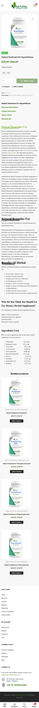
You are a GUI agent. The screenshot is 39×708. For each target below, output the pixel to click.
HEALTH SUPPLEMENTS (15, 95)
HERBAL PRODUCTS (27, 95)
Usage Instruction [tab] (9, 111)
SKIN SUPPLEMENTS (22, 409)
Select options (16, 421)
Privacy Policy (6, 615)
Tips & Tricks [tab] (7, 115)
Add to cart (28, 81)
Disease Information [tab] (10, 107)
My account (5, 627)
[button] (32, 19)
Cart (3, 637)
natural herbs (12, 153)
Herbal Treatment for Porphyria (16, 413)
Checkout (5, 634)
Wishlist (4, 631)
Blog (3, 660)
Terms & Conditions (8, 611)
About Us (4, 598)
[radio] (4, 72)
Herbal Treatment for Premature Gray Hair (16, 464)
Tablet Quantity (7, 67)
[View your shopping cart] (34, 5)
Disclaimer (5, 608)
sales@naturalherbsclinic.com (11, 675)
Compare (6, 86)
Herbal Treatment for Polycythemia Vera (17, 514)
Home (3, 595)
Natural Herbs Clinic (22, 695)
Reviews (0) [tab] (6, 119)
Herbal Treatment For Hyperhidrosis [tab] (16, 103)
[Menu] (4, 5)
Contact (4, 601)
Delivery (4, 605)
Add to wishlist (18, 86)
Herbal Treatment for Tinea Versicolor (16, 565)
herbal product (27, 150)
